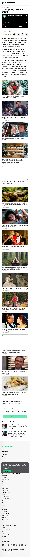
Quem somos (5, 532)
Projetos (4, 511)
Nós (3, 507)
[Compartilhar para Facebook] (22, 34)
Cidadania (9, 7)
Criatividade (5, 486)
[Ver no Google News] (7, 34)
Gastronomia (5, 498)
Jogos (3, 505)
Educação (5, 490)
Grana (3, 503)
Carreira (4, 477)
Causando (5, 482)
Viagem (4, 517)
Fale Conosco (6, 530)
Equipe (4, 536)
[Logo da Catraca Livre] (8, 2)
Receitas (5, 451)
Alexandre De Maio (9, 29)
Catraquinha (5, 479)
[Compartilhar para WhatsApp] (14, 34)
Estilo (3, 494)
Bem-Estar (5, 475)
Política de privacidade (8, 534)
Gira (3, 501)
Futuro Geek (5, 496)
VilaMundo (5, 519)
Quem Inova (5, 513)
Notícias (4, 509)
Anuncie (4, 527)
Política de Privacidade (12, 465)
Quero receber (15, 417)
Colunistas (5, 457)
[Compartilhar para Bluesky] (18, 34)
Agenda (4, 454)
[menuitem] (15, 452)
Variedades (5, 515)
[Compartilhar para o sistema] (26, 34)
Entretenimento (6, 492)
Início (3, 7)
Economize (5, 488)
